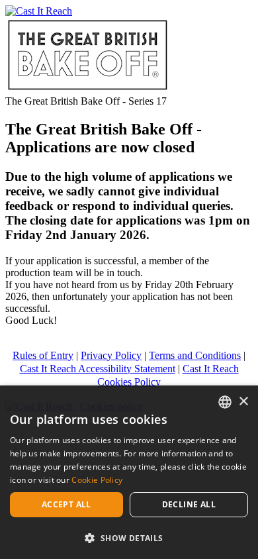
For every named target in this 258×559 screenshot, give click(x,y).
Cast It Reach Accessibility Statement (97, 368)
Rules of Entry (43, 355)
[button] (129, 537)
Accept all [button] (66, 504)
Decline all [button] (189, 504)
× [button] (243, 402)
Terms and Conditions (195, 355)
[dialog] (129, 472)
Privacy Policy (111, 355)
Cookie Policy (96, 479)
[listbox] (225, 402)
